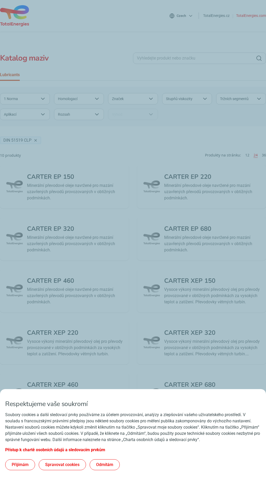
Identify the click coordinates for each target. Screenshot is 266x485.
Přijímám (20, 464)
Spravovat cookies (62, 464)
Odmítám (104, 464)
